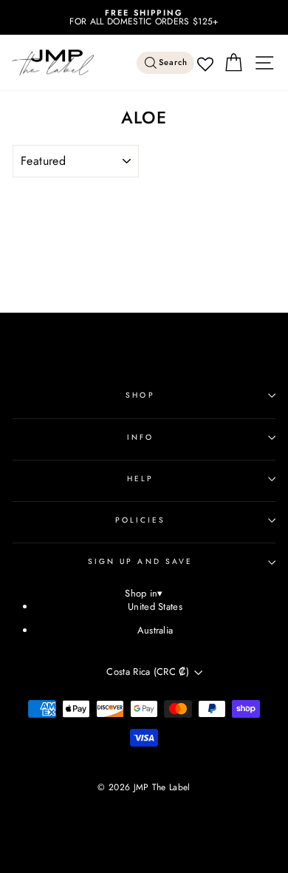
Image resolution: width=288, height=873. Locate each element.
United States (155, 606)
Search (173, 62)
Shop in (144, 593)
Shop (140, 395)
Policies (140, 520)
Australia (155, 630)
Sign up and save (140, 561)
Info (140, 437)
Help (140, 478)
